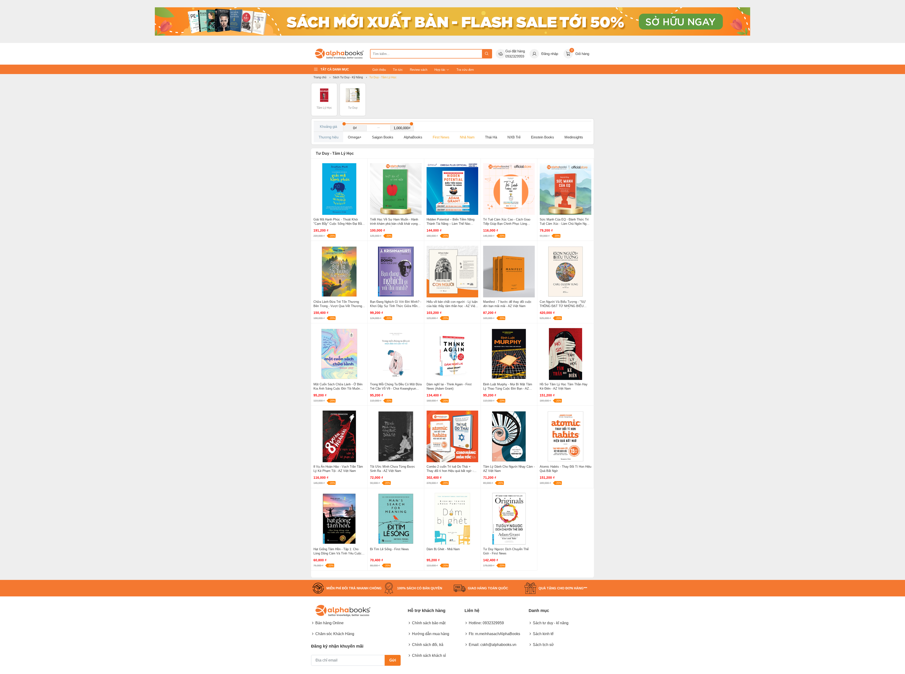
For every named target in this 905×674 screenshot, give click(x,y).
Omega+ (355, 137)
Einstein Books (542, 137)
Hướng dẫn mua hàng (430, 634)
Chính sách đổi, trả (427, 645)
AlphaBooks (413, 137)
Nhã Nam (467, 137)
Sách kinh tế (543, 634)
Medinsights (573, 137)
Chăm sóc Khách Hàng (334, 634)
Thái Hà (491, 137)
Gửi (392, 660)
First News (441, 137)
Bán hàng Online (329, 623)
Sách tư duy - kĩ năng (550, 623)
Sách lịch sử (543, 645)
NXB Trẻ (514, 137)
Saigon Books (382, 137)
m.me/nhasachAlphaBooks (497, 634)
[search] (487, 54)
